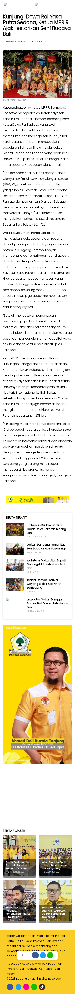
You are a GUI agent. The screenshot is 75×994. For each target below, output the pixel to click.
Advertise (28, 964)
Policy (41, 964)
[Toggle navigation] (5, 4)
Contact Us (34, 969)
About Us (13, 964)
